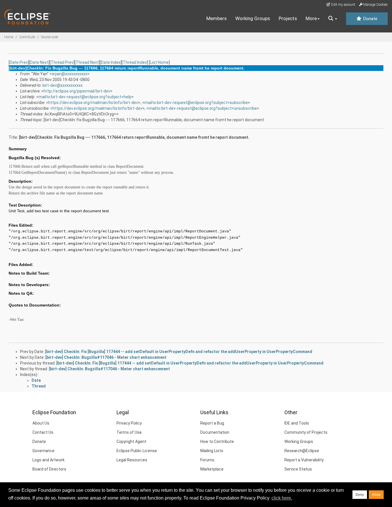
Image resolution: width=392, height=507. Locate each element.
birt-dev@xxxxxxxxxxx (62, 85)
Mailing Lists (211, 450)
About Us (40, 423)
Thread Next (87, 62)
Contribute (27, 37)
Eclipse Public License (137, 450)
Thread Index (135, 62)
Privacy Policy (129, 423)
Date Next (39, 62)
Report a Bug (212, 423)
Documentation (214, 432)
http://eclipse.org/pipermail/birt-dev (77, 91)
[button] (332, 19)
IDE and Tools (296, 423)
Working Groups (252, 18)
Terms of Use (129, 432)
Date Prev (19, 62)
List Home (159, 62)
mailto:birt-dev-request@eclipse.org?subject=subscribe (196, 102)
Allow (376, 495)
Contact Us (42, 432)
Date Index (111, 62)
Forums (207, 460)
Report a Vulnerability (304, 460)
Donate (369, 18)
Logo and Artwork (48, 460)
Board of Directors (49, 469)
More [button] (311, 18)
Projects (288, 18)
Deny (360, 495)
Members (216, 18)
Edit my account (342, 5)
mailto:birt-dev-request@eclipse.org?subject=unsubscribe (203, 108)
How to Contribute (217, 441)
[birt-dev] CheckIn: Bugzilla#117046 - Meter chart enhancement (105, 357)
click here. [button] (281, 498)
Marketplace (212, 469)
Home (8, 37)
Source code (49, 37)
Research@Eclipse (301, 450)
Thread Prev (62, 62)
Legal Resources (132, 460)
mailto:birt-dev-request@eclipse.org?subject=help (84, 97)
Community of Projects (305, 432)
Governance (43, 450)
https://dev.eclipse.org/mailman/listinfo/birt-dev (93, 102)
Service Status (298, 469)
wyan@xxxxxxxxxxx (69, 74)
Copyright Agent (131, 441)
